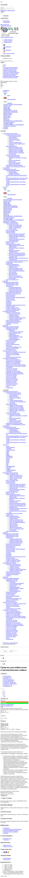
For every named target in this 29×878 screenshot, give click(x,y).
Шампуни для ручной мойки (13, 362)
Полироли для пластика (12, 380)
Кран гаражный (13, 137)
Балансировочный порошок (13, 170)
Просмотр (3, 700)
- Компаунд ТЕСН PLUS (15, 432)
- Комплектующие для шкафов (16, 409)
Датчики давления (10, 300)
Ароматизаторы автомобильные (14, 361)
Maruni (9, 109)
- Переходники (12, 419)
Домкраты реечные (13, 315)
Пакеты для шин (10, 242)
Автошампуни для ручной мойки (14, 372)
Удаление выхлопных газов (12, 155)
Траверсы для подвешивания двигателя (15, 166)
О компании (6, 90)
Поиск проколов (13, 274)
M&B (8, 108)
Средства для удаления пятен (13, 363)
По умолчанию (7, 676)
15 (4, 691)
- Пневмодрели (12, 585)
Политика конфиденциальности (11, 830)
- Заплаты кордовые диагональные (17, 484)
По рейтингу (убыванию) (9, 682)
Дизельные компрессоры (15, 287)
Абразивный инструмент (12, 327)
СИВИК (11, 123)
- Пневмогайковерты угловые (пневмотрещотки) (16, 589)
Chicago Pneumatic (17, 104)
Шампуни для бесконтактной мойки (15, 373)
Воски (7, 386)
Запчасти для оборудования (10, 71)
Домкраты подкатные (14, 316)
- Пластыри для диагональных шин (17, 504)
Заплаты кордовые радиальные (16, 235)
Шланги (8, 355)
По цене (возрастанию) (8, 679)
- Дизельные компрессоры (15, 538)
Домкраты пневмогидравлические (17, 317)
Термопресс (13, 126)
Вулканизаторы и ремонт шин (13, 292)
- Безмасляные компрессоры (15, 542)
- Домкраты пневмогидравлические (17, 569)
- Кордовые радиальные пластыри (17, 503)
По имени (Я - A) (7, 678)
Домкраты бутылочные (14, 314)
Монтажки (8, 303)
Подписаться (4, 795)
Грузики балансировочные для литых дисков (17, 178)
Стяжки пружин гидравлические (17, 143)
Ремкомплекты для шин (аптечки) (14, 261)
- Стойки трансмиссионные (15, 400)
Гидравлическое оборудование (13, 134)
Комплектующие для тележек (16, 150)
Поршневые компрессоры (15, 288)
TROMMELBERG (18, 121)
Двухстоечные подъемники (12, 320)
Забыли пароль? (11, 10)
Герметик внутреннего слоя (15, 268)
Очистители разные (11, 385)
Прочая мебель (12, 153)
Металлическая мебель (11, 146)
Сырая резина (9, 263)
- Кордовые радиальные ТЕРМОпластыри (14, 501)
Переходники (12, 161)
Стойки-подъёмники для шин (13, 308)
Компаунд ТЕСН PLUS (14, 174)
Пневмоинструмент (11, 329)
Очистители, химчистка (12, 383)
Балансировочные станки (12, 284)
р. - (14, 650)
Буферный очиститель (14, 265)
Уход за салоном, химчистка (13, 359)
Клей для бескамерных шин (15, 269)
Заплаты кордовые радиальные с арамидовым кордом (17, 239)
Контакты (5, 128)
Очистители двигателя (11, 369)
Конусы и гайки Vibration (12, 348)
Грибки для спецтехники (15, 227)
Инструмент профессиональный (11, 72)
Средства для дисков (11, 377)
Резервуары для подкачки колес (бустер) (15, 305)
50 (4, 693)
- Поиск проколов (13, 526)
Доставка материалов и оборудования (12, 829)
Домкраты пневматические (15, 319)
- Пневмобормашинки (14, 587)
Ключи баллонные (10, 306)
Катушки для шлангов (14, 156)
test (4, 66)
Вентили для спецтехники (12, 353)
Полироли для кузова (11, 381)
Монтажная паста (13, 273)
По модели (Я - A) (7, 686)
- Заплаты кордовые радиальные (16, 485)
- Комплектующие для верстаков (17, 410)
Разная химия (12, 278)
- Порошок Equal (13, 429)
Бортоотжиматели (10, 296)
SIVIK (9, 117)
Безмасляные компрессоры (15, 291)
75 (4, 694)
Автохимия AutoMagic (11, 374)
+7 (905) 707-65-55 (7, 39)
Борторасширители (10, 294)
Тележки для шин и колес (12, 307)
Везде (4, 64)
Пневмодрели (12, 334)
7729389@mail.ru (7, 42)
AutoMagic (9, 103)
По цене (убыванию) (8, 681)
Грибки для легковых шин (15, 226)
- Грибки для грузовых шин (15, 475)
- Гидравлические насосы (15, 394)
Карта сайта (6, 839)
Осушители (9, 302)
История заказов (7, 858)
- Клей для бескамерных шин (16, 521)
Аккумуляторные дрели (14, 333)
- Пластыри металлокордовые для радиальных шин (17, 506)
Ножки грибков (13, 228)
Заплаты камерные (10, 231)
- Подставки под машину (15, 397)
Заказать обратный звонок (7, 37)
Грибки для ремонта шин (12, 223)
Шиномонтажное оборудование (11, 76)
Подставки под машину (14, 139)
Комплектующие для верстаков (16, 152)
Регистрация (4, 10)
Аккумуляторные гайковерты (16, 331)
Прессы (11, 141)
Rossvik (10, 114)
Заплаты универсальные (12, 241)
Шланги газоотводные (14, 164)
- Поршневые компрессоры (15, 540)
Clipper (9, 105)
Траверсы (8, 324)
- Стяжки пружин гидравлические (17, 401)
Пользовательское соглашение (10, 831)
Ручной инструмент (11, 341)
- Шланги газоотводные (14, 422)
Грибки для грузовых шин (15, 225)
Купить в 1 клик (4, 725)
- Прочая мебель (13, 411)
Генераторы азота (10, 298)
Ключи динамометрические (12, 344)
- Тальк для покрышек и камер (16, 528)
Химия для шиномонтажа (12, 264)
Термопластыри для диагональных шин (18, 260)
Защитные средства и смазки (13, 371)
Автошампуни (9, 387)
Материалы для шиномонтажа (10, 73)
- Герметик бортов (13, 518)
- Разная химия (12, 530)
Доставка (6, 15)
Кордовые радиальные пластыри (17, 253)
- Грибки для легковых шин (15, 476)
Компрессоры (9, 286)
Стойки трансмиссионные (15, 142)
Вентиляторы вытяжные (15, 162)
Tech (8, 119)
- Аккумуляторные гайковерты (16, 583)
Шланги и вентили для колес (10, 77)
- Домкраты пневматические (16, 570)
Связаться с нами (7, 838)
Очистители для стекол (11, 368)
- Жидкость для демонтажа (15, 527)
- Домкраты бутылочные (15, 565)
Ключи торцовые (10, 343)
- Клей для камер (13, 523)
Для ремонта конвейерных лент (13, 347)
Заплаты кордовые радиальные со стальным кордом (17, 237)
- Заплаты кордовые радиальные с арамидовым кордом (17, 490)
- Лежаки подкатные (14, 396)
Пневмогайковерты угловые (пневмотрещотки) (16, 337)
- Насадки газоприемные (15, 418)
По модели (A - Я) (7, 685)
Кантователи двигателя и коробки (14, 165)
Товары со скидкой (8, 846)
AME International (11, 99)
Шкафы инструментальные (15, 147)
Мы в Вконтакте (7, 46)
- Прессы (11, 399)
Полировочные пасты (11, 382)
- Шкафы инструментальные (16, 405)
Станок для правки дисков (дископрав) (15, 297)
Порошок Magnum (13, 173)
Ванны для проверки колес (12, 310)
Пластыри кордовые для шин (13, 244)
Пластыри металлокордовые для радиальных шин (16, 256)
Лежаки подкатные (13, 138)
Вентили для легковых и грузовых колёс (16, 352)
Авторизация (6, 22)
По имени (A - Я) (7, 677)
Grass (8, 107)
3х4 (3, 664)
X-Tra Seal (12, 122)
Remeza (10, 113)
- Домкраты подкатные (14, 568)
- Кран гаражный (13, 395)
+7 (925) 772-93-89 (7, 40)
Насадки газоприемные (14, 160)
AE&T (8, 95)
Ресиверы (8, 301)
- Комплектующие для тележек (16, 408)
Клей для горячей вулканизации (16, 270)
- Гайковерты (12, 582)
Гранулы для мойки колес (12, 279)
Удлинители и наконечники (13, 354)
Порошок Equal (12, 171)
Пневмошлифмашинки (14, 339)
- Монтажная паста (13, 524)
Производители (7, 845)
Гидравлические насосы (15, 136)
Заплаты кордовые (10, 232)
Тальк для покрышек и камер (16, 277)
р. (16, 650)
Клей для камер (12, 272)
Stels (8, 118)
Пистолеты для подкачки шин (13, 293)
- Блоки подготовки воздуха (16, 541)
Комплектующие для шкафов (16, 151)
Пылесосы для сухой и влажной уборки (15, 364)
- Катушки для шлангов (14, 414)
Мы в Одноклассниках (8, 53)
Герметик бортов (13, 267)
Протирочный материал (12, 378)
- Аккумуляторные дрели (15, 584)
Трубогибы (11, 145)
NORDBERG (14, 110)
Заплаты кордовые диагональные (17, 233)
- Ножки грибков (13, 479)
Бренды (5, 91)
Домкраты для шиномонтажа (13, 312)
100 (4, 696)
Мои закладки (6, 859)
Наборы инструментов (11, 340)
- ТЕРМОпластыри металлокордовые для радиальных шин (18, 509)
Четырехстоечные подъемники (13, 321)
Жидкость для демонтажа (15, 275)
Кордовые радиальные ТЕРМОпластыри (14, 251)
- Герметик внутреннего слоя (16, 519)
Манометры (9, 345)
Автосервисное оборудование (10, 67)
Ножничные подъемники (12, 322)
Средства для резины (11, 376)
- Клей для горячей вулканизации (17, 522)
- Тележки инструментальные (16, 406)
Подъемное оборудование (9, 75)
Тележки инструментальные (16, 148)
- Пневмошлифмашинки (15, 590)
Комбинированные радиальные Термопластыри (16, 246)
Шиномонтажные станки (12, 283)
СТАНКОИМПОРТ (19, 124)
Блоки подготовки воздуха (15, 289)
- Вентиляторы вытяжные (15, 420)
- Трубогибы (12, 403)
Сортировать (4, 673)
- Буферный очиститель (14, 517)
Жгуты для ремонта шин (12, 230)
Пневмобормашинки (14, 335)
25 (3, 658)
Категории (6, 390)
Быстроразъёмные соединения (13, 357)
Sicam (9, 115)
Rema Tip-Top (14, 112)
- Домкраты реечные (14, 566)
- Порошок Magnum (13, 430)
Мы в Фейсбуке (7, 50)
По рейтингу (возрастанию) (10, 683)
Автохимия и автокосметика (10, 68)
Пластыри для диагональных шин (17, 254)
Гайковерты (12, 330)
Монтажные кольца (11, 349)
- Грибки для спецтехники (15, 477)
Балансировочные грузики (9, 70)
